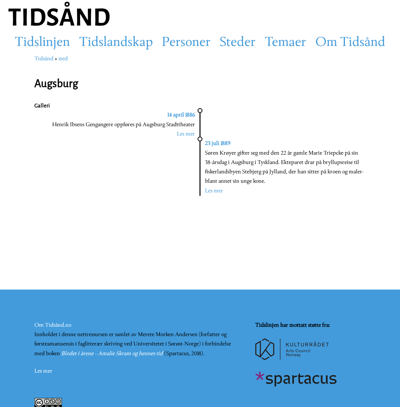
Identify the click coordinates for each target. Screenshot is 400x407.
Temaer (285, 43)
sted (63, 59)
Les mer (186, 134)
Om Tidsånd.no (52, 325)
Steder (238, 43)
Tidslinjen (42, 43)
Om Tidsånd (350, 43)
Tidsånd (43, 59)
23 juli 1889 (218, 143)
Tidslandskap (116, 43)
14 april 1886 (181, 115)
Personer (186, 43)
